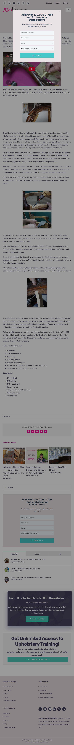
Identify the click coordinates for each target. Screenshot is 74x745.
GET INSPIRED (37, 55)
